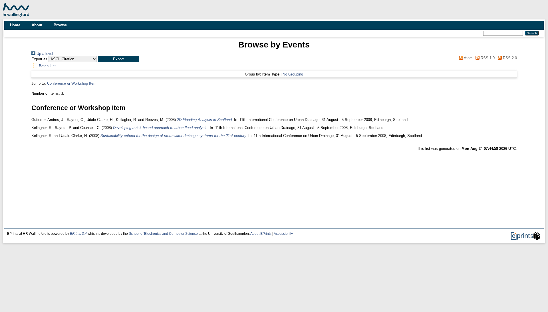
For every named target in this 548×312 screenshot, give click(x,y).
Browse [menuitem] (60, 25)
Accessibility (283, 233)
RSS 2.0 (509, 58)
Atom (467, 58)
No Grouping (293, 74)
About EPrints (260, 233)
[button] (118, 59)
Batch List (47, 66)
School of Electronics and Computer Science (163, 233)
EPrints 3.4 (78, 233)
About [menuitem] (37, 25)
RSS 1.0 (487, 58)
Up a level (44, 53)
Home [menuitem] (15, 25)
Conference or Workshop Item (71, 83)
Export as (39, 59)
